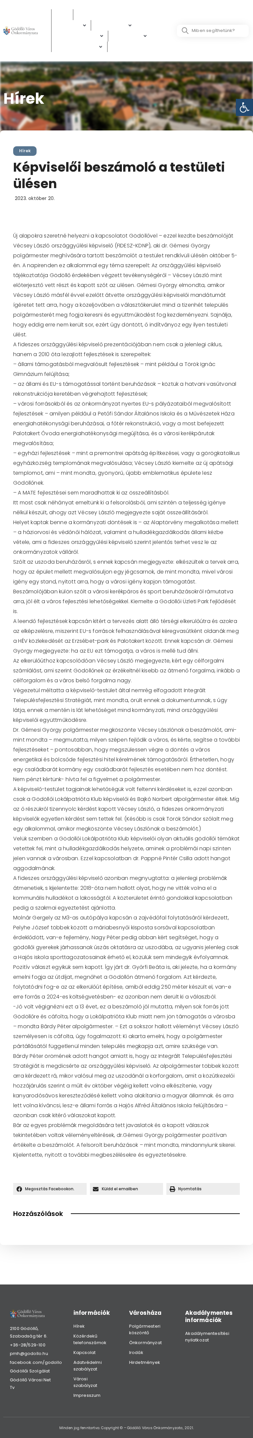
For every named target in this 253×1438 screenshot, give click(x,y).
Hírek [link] (25, 151)
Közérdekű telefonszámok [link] (90, 1339)
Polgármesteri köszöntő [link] (145, 1329)
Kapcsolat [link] (84, 1352)
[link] (244, 107)
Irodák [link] (136, 1352)
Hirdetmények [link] (144, 1362)
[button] (50, 1189)
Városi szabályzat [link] (85, 1382)
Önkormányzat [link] (145, 1342)
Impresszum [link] (87, 1395)
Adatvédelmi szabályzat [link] (87, 1365)
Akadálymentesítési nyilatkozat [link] (207, 1336)
